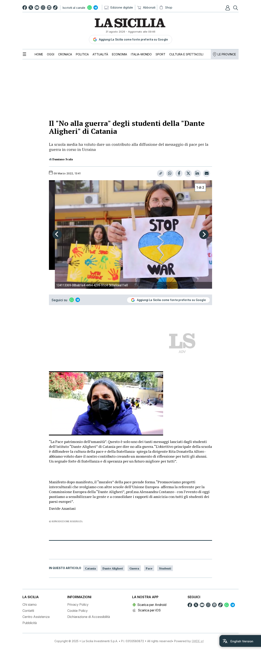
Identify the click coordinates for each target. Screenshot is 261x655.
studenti (165, 568)
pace (149, 568)
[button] (228, 8)
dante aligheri (113, 568)
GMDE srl (198, 641)
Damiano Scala (62, 159)
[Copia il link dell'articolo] (160, 173)
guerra (134, 568)
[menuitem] (38, 54)
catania (90, 568)
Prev (57, 234)
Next (204, 234)
